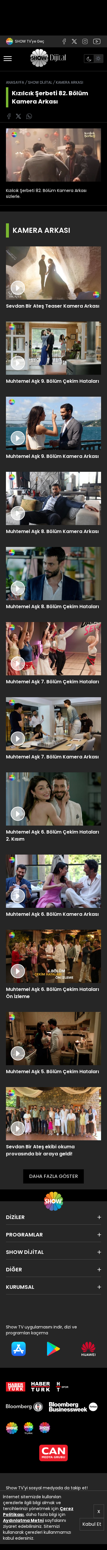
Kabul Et (91, 1524)
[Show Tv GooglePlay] (53, 1349)
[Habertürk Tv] (40, 1387)
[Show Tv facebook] (9, 116)
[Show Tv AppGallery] (88, 1349)
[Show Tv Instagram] (85, 41)
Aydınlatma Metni (23, 1520)
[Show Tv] (48, 59)
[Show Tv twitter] (74, 41)
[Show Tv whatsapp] (29, 116)
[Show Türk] (28, 1428)
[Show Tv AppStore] (18, 1349)
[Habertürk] (15, 1387)
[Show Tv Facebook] (64, 41)
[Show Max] (45, 1428)
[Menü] (8, 58)
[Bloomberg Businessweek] (73, 1407)
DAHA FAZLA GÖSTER (53, 1176)
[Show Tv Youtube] (97, 41)
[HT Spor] (62, 1387)
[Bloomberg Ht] (24, 1407)
